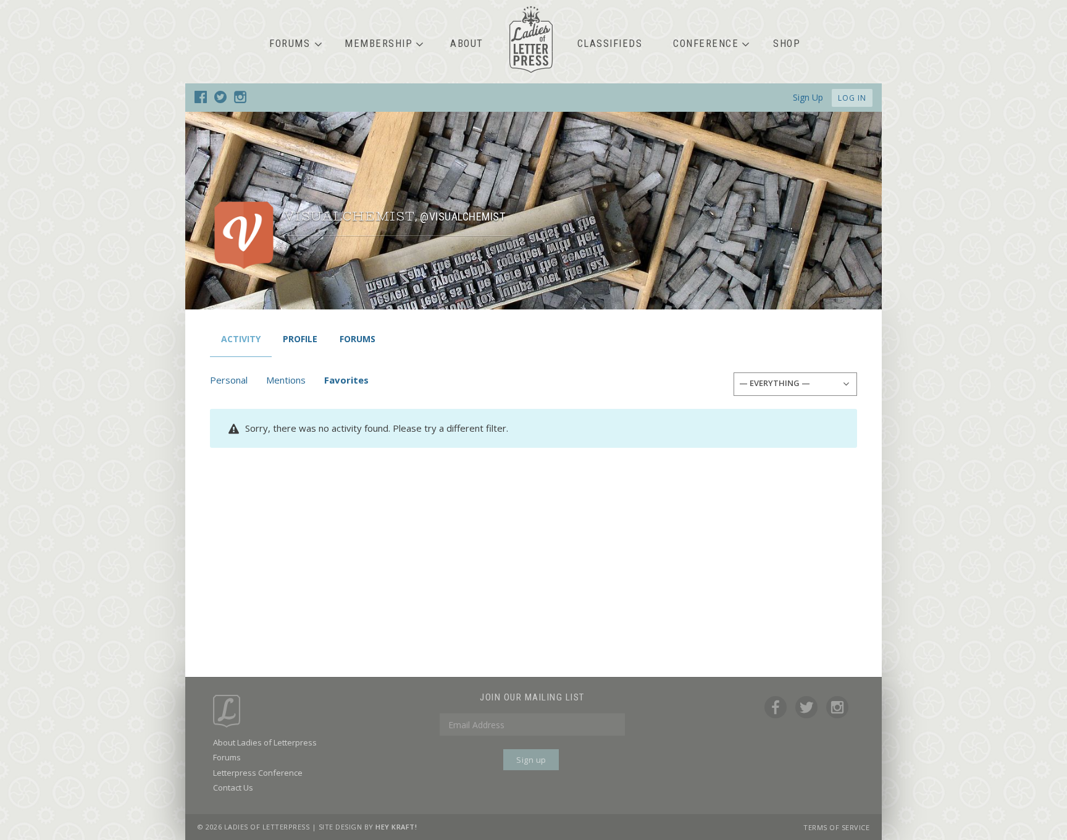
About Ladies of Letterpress (265, 742)
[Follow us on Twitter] (220, 99)
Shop (786, 43)
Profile (300, 339)
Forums (289, 43)
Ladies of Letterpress (531, 39)
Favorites (346, 380)
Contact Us (233, 787)
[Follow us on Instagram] (240, 99)
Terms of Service (836, 827)
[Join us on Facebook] (201, 99)
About (466, 43)
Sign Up (808, 97)
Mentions (286, 380)
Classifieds (610, 43)
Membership (378, 43)
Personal (229, 380)
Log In (852, 98)
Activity (241, 339)
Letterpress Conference (258, 772)
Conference (706, 43)
